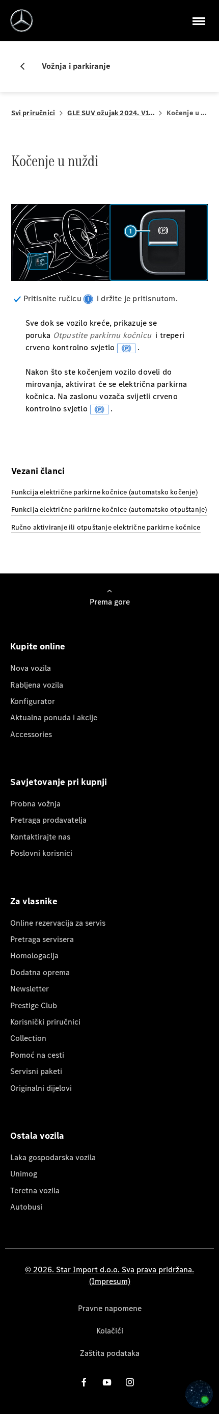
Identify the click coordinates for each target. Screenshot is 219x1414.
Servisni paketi (36, 1071)
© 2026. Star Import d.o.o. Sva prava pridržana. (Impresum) (109, 1275)
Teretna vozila (35, 1190)
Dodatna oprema (40, 972)
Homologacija (34, 955)
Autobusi (26, 1206)
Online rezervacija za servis (57, 923)
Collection (28, 1038)
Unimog (23, 1173)
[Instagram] (130, 1382)
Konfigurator (32, 701)
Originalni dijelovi (41, 1088)
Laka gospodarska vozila (53, 1157)
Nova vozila (30, 668)
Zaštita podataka (110, 1353)
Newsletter (29, 988)
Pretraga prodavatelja (48, 820)
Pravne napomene (110, 1308)
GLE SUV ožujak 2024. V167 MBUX (110, 113)
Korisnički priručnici (45, 1021)
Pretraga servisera (42, 939)
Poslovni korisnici (41, 853)
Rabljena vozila (36, 684)
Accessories (31, 734)
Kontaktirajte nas (40, 836)
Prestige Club (33, 1005)
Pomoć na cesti (37, 1055)
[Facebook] (84, 1382)
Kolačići (109, 1330)
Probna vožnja (35, 803)
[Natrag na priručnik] (26, 66)
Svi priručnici (33, 113)
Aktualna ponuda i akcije (53, 717)
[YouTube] (107, 1382)
